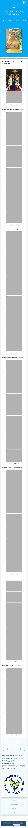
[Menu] (14, 7)
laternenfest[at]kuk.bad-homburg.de (9, 761)
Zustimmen (17, 824)
